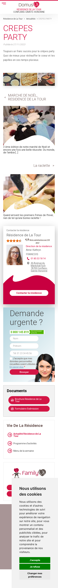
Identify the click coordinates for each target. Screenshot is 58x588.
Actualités (30, 19)
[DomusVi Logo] (29, 4)
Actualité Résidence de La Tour (27, 435)
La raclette (42, 166)
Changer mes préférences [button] (34, 575)
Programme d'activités (25, 443)
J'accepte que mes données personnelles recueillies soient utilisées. (23, 362)
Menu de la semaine (23, 451)
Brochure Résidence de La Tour (28, 400)
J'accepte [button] (35, 560)
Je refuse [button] (35, 566)
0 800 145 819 (20, 332)
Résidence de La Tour (13, 19)
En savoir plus (17, 367)
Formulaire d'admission (27, 408)
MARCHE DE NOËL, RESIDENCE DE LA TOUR (27, 97)
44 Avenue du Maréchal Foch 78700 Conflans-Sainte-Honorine (39, 267)
